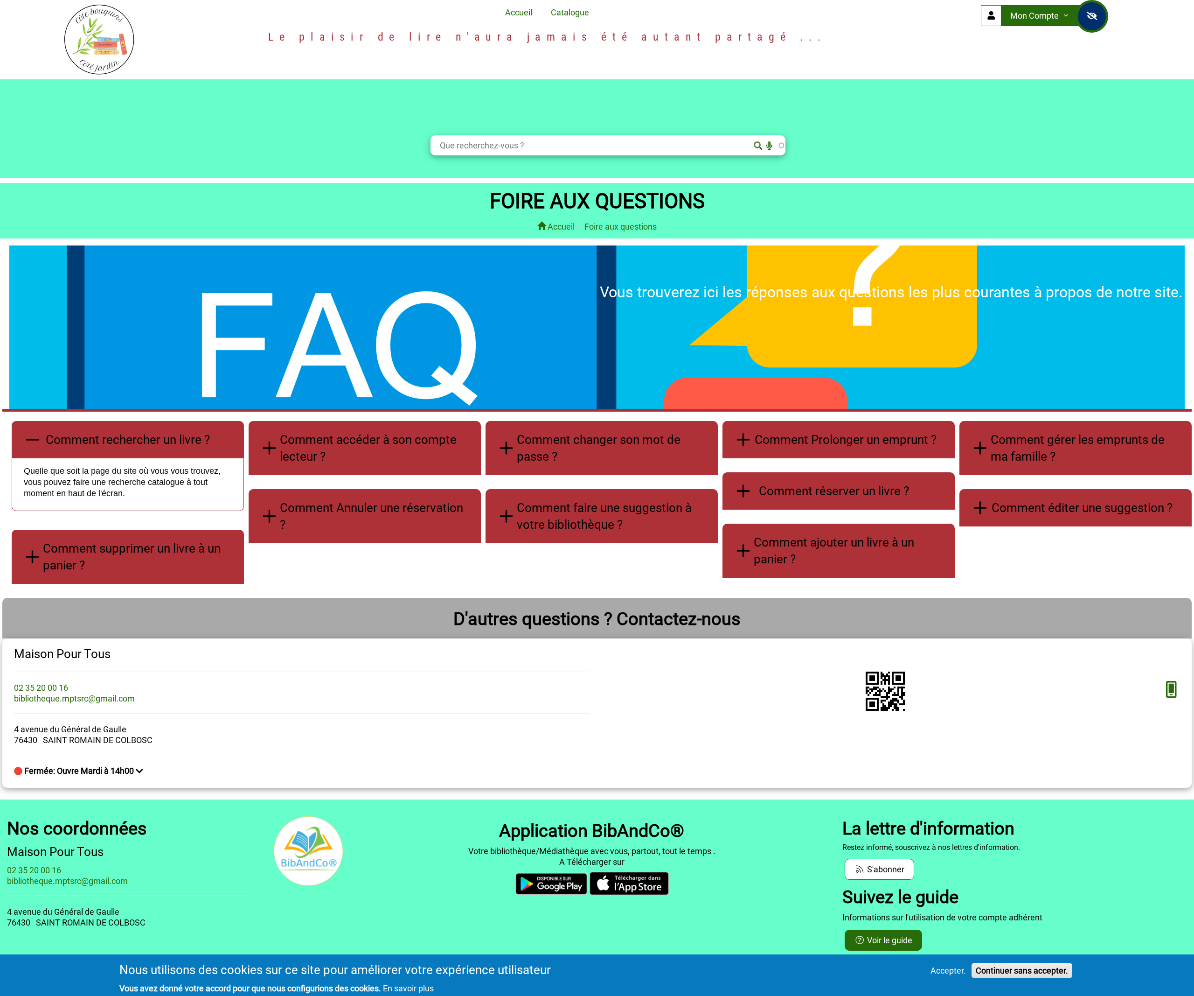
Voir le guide (888, 940)
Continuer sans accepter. (1022, 970)
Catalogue (570, 12)
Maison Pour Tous (62, 654)
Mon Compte (1035, 16)
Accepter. (948, 970)
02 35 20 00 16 (41, 688)
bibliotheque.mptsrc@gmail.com (74, 698)
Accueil (518, 12)
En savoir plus (408, 988)
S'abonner (884, 869)
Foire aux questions (620, 226)
